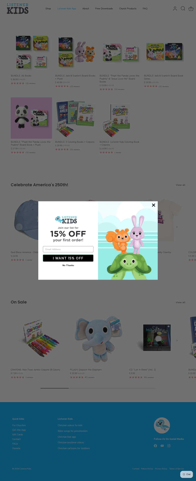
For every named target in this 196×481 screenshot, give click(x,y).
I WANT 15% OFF (68, 258)
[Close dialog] (154, 205)
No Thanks (68, 265)
